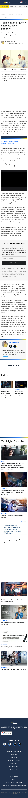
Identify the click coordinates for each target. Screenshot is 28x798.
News (23, 43)
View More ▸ (14, 708)
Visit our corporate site (20, 728)
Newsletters (14, 773)
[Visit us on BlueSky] (19, 744)
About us (14, 754)
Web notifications (14, 767)
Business (10, 15)
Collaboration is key (7, 143)
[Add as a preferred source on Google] (6, 733)
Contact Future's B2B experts (14, 782)
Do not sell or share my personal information (14, 785)
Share (5, 69)
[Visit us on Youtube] (14, 744)
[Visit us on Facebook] (4, 744)
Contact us (14, 757)
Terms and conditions (14, 760)
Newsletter (23, 69)
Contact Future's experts (14, 751)
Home (3, 15)
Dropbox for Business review (10, 141)
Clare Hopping (11, 41)
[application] (14, 179)
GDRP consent (14, 776)
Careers (14, 779)
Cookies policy (14, 770)
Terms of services (20, 268)
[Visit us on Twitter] (9, 744)
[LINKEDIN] (11, 346)
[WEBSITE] (15, 346)
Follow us (16, 69)
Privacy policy (14, 763)
